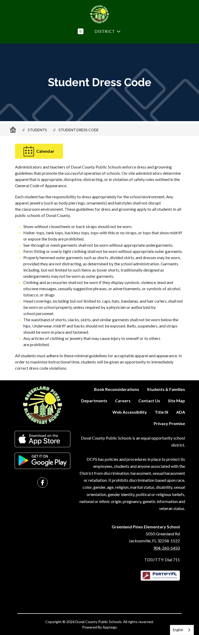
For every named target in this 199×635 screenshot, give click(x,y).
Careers (123, 400)
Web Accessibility (129, 412)
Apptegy (110, 627)
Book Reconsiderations (116, 389)
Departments (94, 400)
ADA (180, 412)
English (178, 630)
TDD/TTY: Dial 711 (162, 559)
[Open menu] (80, 31)
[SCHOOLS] (107, 31)
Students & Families (166, 389)
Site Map (176, 400)
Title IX (161, 412)
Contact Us (149, 400)
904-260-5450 (166, 547)
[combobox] (182, 630)
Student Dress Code (79, 130)
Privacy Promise (169, 423)
